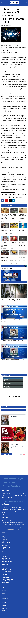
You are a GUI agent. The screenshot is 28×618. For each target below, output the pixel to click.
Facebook (20, 189)
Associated (8, 194)
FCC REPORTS (17, 529)
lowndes (3, 196)
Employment (4, 541)
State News (12, 192)
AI (4, 194)
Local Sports (4, 597)
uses (14, 197)
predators (19, 196)
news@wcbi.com (17, 499)
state (10, 197)
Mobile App (9, 527)
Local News (3, 192)
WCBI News (9, 25)
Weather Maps (5, 583)
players (15, 196)
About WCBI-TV (5, 536)
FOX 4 (3, 607)
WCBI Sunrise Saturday (7, 561)
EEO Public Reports (13, 531)
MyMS (3, 610)
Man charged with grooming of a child (12, 359)
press (24, 196)
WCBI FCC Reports (6, 542)
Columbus (13, 194)
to (12, 197)
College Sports (5, 598)
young (20, 197)
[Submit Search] (26, 3)
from (21, 194)
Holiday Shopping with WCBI (8, 569)
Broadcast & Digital (6, 537)
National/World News (6, 558)
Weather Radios (5, 582)
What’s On (4, 611)
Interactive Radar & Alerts (7, 579)
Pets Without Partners (6, 571)
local (24, 194)
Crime (3, 555)
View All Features (5, 590)
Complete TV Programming (13, 396)
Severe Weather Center (7, 580)
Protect (3, 197)
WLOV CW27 (4, 605)
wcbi (17, 197)
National (7, 192)
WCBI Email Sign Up (17, 527)
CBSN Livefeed (5, 608)
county (18, 194)
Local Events (4, 568)
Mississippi (8, 196)
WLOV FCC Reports (6, 544)
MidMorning (4, 559)
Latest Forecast (5, 577)
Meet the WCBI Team (6, 547)
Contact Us (4, 539)
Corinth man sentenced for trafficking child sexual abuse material (12, 300)
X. (25, 189)
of (12, 196)
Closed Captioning (10, 529)
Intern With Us (5, 545)
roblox (6, 197)
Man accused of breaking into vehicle (12, 340)
